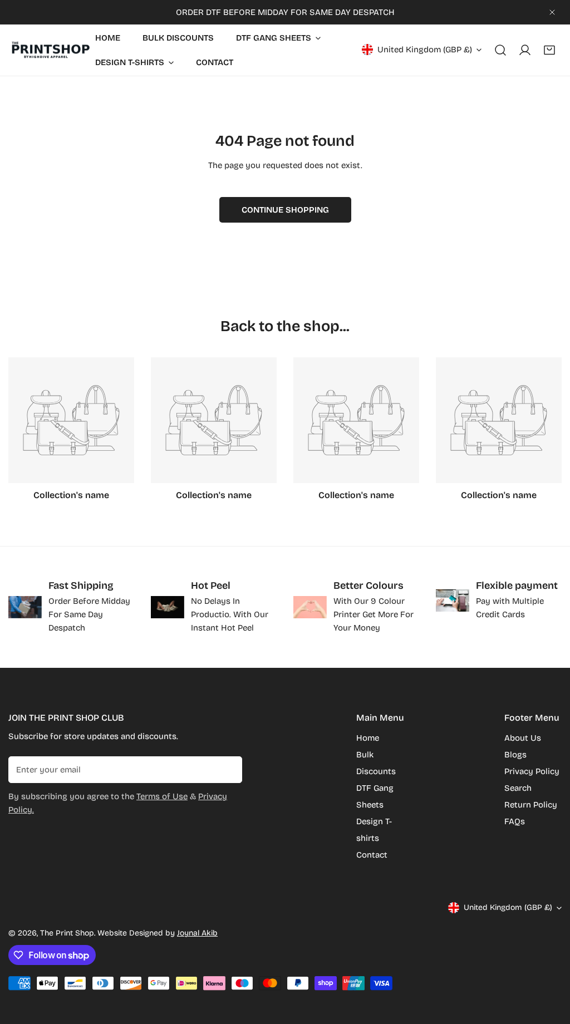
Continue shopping (285, 210)
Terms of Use (162, 796)
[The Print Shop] (50, 50)
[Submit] (227, 769)
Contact (371, 855)
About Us (522, 738)
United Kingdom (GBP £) (424, 50)
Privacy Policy (531, 771)
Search (518, 788)
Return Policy (530, 805)
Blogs (515, 755)
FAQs (514, 821)
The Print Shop (67, 933)
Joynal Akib (197, 933)
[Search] (500, 50)
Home (367, 738)
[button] (549, 50)
